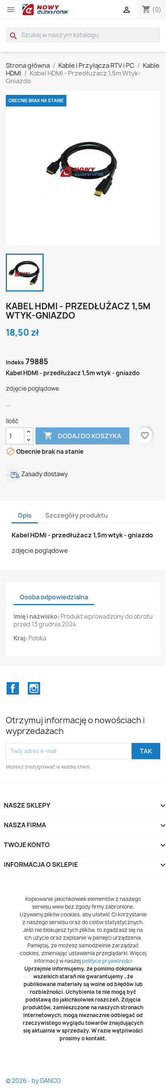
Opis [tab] (25, 515)
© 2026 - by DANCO (33, 1081)
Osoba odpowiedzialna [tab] (54, 597)
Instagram (34, 688)
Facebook (13, 688)
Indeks (15, 362)
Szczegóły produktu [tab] (76, 515)
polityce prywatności (107, 960)
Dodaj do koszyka (82, 435)
